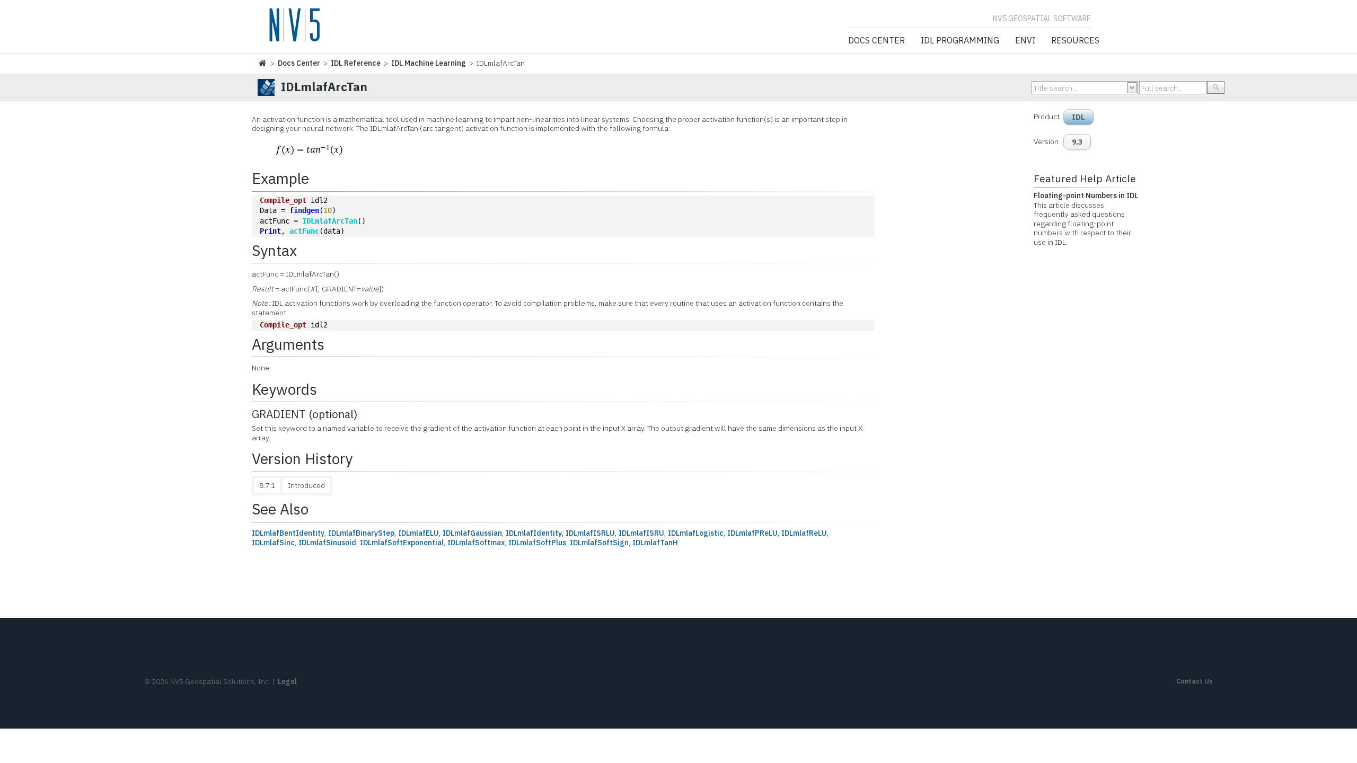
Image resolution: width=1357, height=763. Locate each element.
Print (270, 231)
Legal (287, 681)
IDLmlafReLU (804, 533)
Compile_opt (283, 200)
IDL (1078, 117)
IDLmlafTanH (655, 542)
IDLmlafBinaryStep (361, 533)
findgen (304, 210)
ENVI (1025, 41)
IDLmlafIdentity (534, 533)
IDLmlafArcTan (329, 221)
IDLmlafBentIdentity (288, 533)
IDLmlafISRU (641, 533)
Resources (1075, 41)
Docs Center (876, 41)
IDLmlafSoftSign (599, 542)
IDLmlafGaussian (472, 533)
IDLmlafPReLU (752, 533)
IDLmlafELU (418, 533)
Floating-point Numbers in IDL (1086, 195)
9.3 (1077, 142)
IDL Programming (960, 41)
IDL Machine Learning (428, 63)
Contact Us (1194, 681)
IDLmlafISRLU (590, 533)
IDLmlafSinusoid (327, 542)
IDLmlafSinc (273, 542)
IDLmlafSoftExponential (402, 542)
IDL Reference (356, 63)
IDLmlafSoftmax (476, 542)
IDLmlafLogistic (696, 533)
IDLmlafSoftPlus (537, 542)
